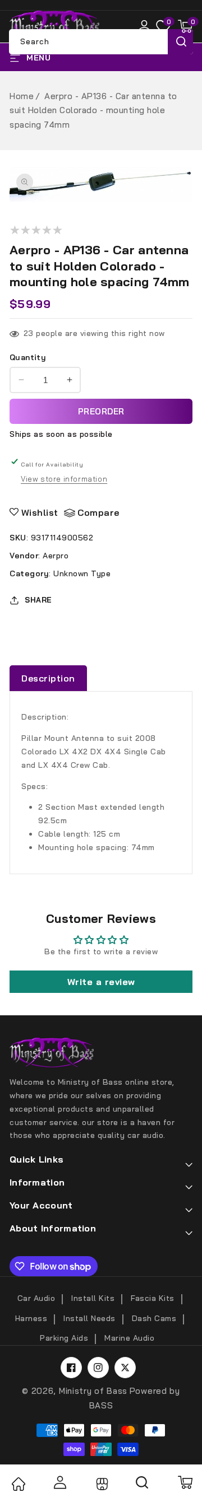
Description (48, 678)
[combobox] (101, 41)
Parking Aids (64, 1338)
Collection (101, 1484)
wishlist (39, 512)
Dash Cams (154, 1318)
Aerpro (55, 555)
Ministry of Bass (93, 1390)
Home (22, 96)
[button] (185, 26)
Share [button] (38, 599)
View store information (64, 478)
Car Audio (36, 1298)
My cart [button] (184, 1482)
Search (180, 41)
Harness (31, 1318)
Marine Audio (129, 1338)
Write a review (101, 981)
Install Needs (89, 1318)
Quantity (28, 357)
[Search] (142, 1486)
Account (59, 1482)
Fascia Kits (153, 1298)
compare (98, 512)
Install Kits (92, 1298)
